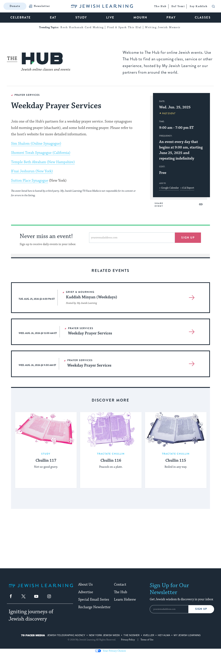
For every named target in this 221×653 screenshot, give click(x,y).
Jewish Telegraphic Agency (66, 635)
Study (46, 453)
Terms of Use (147, 639)
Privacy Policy (128, 639)
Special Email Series (93, 599)
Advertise (85, 592)
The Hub (120, 592)
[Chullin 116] (111, 429)
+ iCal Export (187, 187)
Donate (15, 6)
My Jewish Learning (187, 635)
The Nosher (131, 635)
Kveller (148, 635)
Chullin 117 (46, 460)
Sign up (188, 238)
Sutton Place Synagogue (29, 180)
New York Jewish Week (104, 635)
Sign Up (201, 609)
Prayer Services (27, 95)
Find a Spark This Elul (124, 27)
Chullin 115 (175, 460)
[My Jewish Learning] (41, 588)
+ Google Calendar (169, 187)
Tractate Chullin (111, 453)
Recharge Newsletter (94, 607)
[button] (201, 204)
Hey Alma (164, 635)
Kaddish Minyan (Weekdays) (91, 297)
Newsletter (42, 6)
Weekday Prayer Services (90, 333)
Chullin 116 (110, 460)
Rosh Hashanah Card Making (82, 27)
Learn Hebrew (125, 599)
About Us (85, 584)
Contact (120, 584)
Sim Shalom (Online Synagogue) (36, 143)
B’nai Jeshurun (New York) (32, 171)
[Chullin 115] (175, 429)
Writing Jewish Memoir (162, 27)
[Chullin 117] (46, 429)
